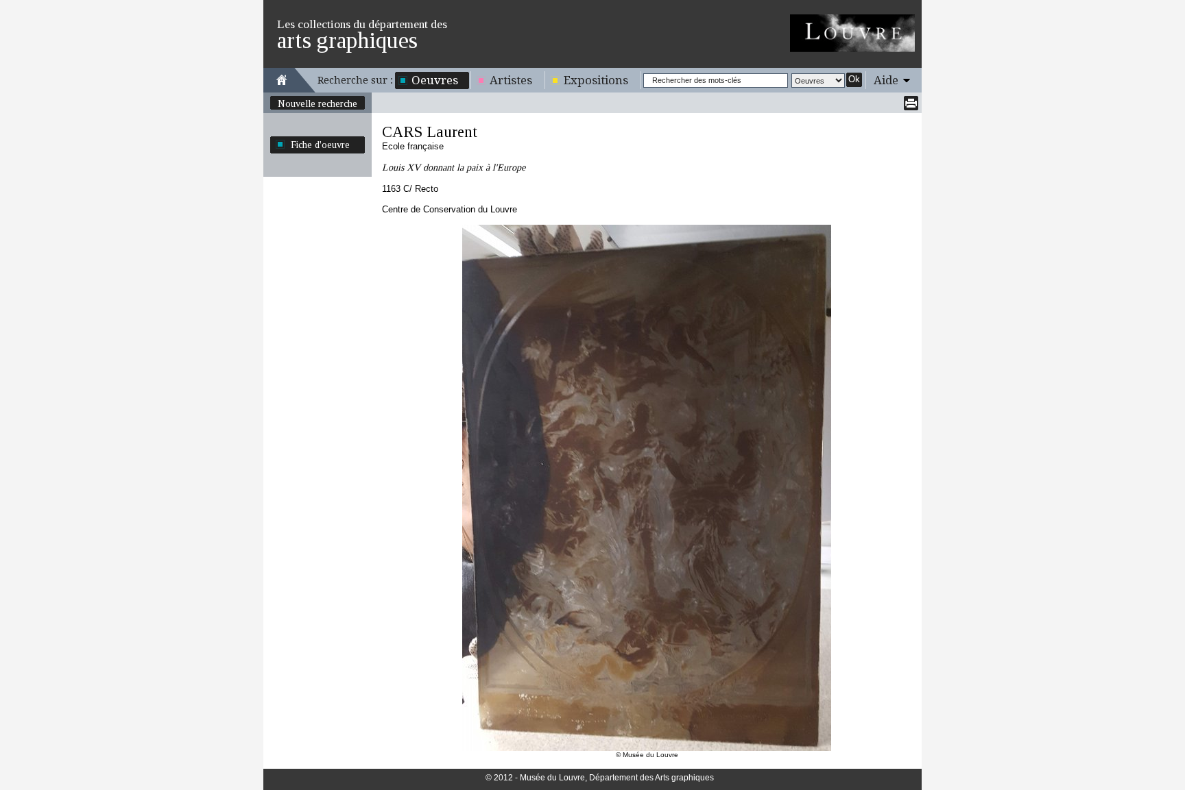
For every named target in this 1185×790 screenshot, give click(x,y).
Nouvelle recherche (317, 103)
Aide (886, 80)
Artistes (511, 80)
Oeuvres (434, 80)
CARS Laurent (429, 131)
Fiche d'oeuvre (320, 144)
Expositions (596, 80)
